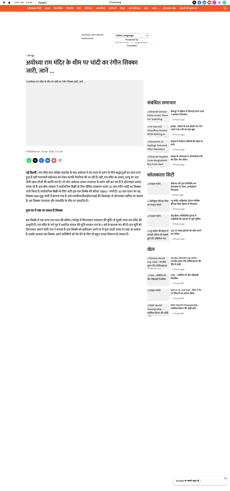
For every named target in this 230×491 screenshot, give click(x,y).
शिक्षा (122, 8)
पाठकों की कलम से (188, 8)
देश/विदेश (58, 8)
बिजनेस (70, 8)
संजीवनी (112, 8)
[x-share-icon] (35, 162)
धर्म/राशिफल (134, 8)
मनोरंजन (88, 8)
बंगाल (47, 8)
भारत (154, 8)
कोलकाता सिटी (34, 8)
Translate (132, 46)
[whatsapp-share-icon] (28, 162)
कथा (146, 8)
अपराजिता (100, 8)
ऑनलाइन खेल (169, 8)
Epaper (42, 2)
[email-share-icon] (53, 162)
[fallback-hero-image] (158, 116)
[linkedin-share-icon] (47, 162)
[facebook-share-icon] (41, 162)
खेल (79, 8)
